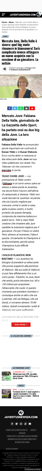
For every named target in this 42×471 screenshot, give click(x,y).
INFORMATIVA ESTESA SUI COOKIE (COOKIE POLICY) (22, 439)
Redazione (22, 433)
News (11, 22)
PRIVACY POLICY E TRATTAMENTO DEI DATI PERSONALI (22, 436)
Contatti (33, 430)
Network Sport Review (22, 442)
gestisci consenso (12, 448)
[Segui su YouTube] (30, 423)
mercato (6, 170)
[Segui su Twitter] (16, 423)
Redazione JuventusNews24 (20, 69)
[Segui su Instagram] (21, 423)
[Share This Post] (21, 108)
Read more (20, 325)
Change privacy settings (33, 469)
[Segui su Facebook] (12, 423)
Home (4, 22)
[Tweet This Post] (15, 108)
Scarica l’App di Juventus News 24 (17, 430)
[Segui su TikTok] (25, 423)
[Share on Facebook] (9, 108)
